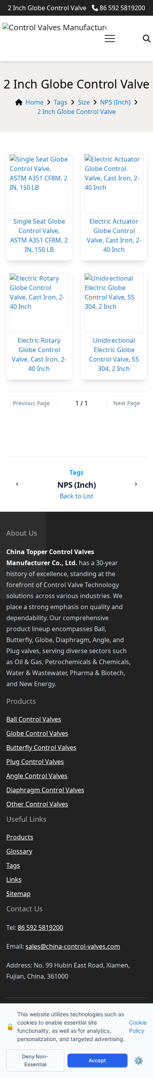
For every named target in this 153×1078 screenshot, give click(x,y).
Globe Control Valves (37, 733)
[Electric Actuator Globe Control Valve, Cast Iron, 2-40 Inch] (114, 183)
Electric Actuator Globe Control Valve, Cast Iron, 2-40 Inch (114, 235)
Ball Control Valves (33, 719)
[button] (110, 38)
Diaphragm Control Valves (45, 790)
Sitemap (18, 893)
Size (84, 102)
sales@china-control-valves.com (73, 946)
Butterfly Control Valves (41, 747)
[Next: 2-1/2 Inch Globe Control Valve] (135, 484)
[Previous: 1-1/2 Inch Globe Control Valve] (17, 484)
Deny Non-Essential (35, 1060)
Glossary (19, 851)
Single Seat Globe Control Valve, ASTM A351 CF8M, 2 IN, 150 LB (39, 235)
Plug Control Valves (35, 761)
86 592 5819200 (122, 8)
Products (19, 837)
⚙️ (139, 1060)
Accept (97, 1060)
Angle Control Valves (36, 775)
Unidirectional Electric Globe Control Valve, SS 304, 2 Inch (114, 354)
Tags (60, 102)
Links (14, 879)
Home (35, 102)
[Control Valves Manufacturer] (54, 38)
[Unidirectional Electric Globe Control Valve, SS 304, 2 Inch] (114, 302)
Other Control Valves (37, 804)
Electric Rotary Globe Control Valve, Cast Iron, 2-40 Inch (39, 354)
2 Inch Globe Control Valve (76, 111)
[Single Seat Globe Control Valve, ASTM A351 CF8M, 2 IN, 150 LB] (39, 183)
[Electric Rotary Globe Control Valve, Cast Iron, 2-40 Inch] (39, 302)
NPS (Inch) (115, 102)
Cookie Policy (138, 1026)
